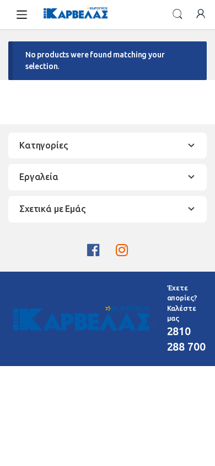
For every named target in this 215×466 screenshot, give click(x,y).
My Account (201, 14)
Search (177, 14)
